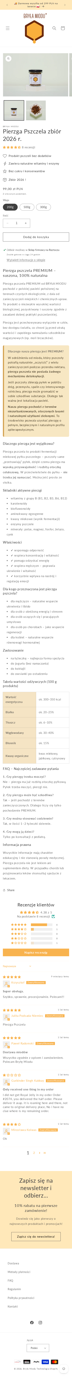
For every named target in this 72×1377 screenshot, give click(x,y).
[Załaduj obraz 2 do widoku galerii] (36, 110)
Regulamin (14, 1289)
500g (27, 207)
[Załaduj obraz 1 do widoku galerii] (14, 110)
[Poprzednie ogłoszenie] (7, 5)
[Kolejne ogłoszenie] (65, 5)
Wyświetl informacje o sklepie (26, 260)
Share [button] (11, 890)
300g (43, 207)
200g (10, 207)
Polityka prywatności (21, 1297)
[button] (7, 28)
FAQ (10, 1280)
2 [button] (34, 1152)
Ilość (5, 215)
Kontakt (13, 1306)
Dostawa (13, 1263)
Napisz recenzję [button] (36, 952)
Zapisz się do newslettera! (36, 1236)
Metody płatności (19, 1272)
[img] (12, 977)
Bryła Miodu (29, 1368)
